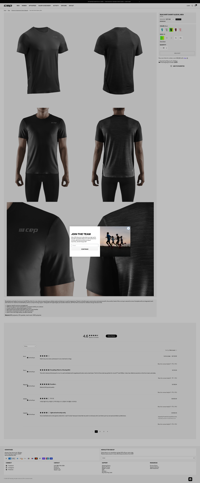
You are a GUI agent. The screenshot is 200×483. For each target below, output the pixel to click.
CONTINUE (84, 249)
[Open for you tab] (190, 479)
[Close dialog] (128, 228)
